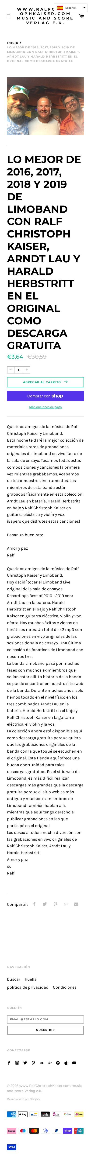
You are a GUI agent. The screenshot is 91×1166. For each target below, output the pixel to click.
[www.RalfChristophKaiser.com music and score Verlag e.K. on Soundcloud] (41, 1062)
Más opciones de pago (45, 407)
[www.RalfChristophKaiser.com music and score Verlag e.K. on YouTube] (74, 1062)
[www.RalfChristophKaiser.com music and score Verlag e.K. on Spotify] (50, 1062)
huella (31, 979)
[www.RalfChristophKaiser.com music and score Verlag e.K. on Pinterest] (33, 1062)
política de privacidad (28, 987)
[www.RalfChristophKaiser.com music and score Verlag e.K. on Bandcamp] (58, 1062)
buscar (13, 979)
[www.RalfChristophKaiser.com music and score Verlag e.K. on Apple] (66, 1062)
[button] (71, 8)
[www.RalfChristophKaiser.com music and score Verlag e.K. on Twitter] (25, 1062)
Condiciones (65, 987)
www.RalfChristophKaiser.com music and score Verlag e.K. (45, 16)
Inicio (12, 43)
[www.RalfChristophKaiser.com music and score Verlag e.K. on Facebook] (9, 1062)
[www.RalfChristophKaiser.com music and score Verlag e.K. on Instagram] (17, 1062)
